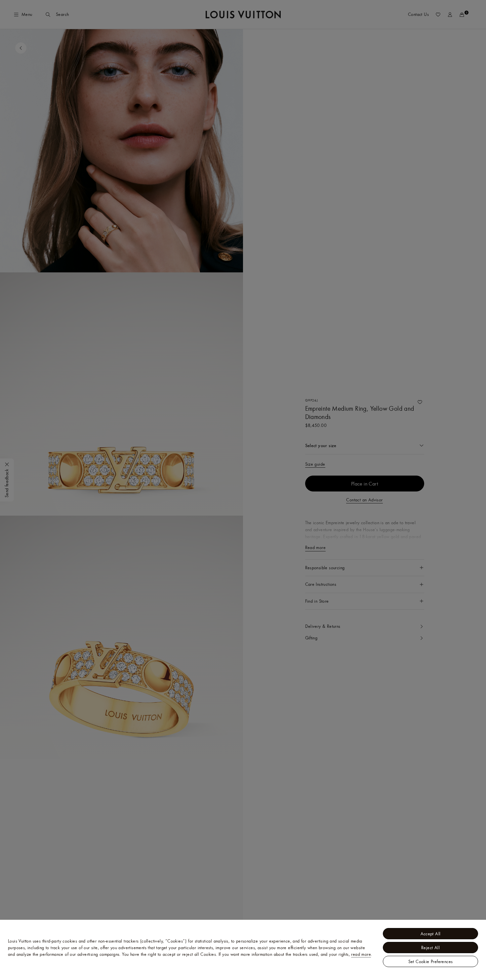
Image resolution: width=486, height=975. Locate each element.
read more (361, 954)
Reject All (430, 948)
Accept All (431, 934)
